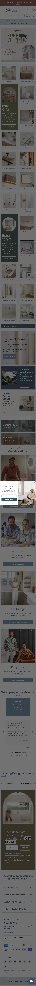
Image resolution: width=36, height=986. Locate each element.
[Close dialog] (35, 482)
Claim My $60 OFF (9, 499)
